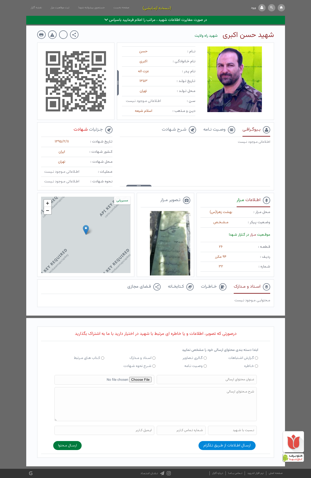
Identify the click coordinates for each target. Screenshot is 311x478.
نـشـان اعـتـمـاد (149, 473)
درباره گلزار (217, 473)
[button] (271, 7)
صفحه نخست (121, 7)
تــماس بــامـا (235, 473)
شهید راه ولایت (206, 36)
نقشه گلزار (36, 7)
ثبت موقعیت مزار (60, 7)
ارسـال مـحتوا (67, 445)
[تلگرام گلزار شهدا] (162, 473)
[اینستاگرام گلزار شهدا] (168, 473)
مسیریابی (122, 200)
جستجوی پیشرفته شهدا (91, 7)
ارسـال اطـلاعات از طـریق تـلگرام (227, 446)
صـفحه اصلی (276, 473)
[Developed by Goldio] (31, 473)
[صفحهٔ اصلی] (281, 7)
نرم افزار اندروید (255, 473)
